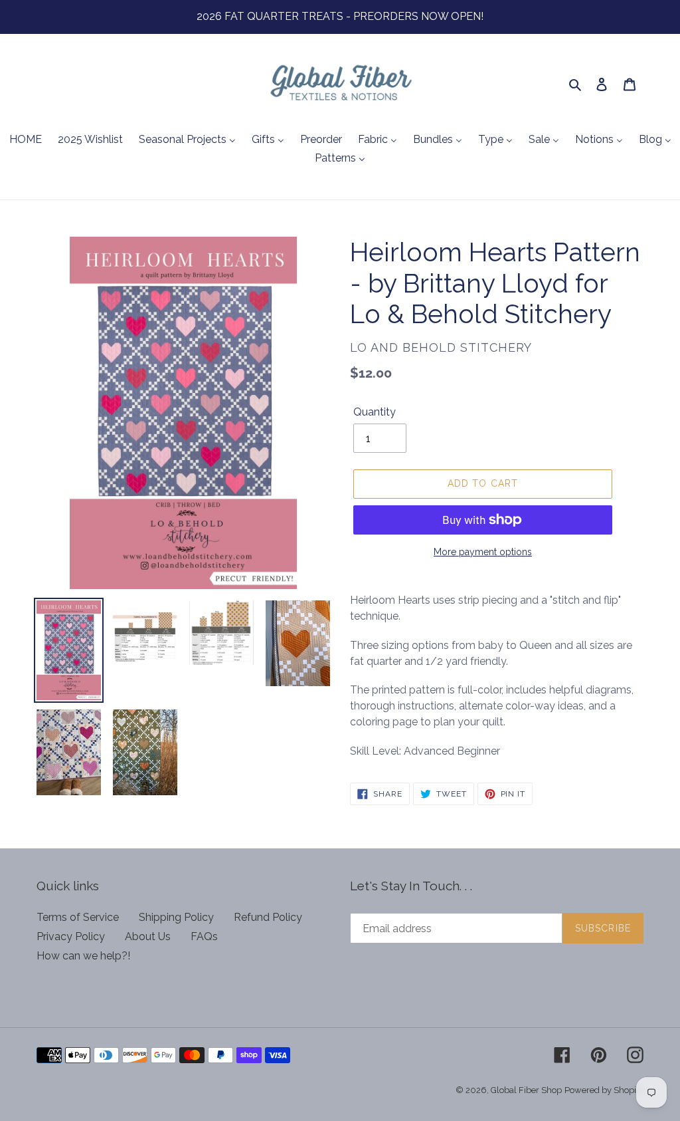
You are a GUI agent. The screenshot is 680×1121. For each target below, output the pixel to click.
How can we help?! (83, 955)
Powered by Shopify (603, 1090)
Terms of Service (78, 917)
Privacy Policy (71, 936)
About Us (148, 936)
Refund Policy (268, 917)
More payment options (483, 552)
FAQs (204, 936)
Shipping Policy (176, 917)
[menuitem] (25, 140)
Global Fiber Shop (526, 1090)
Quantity (374, 412)
